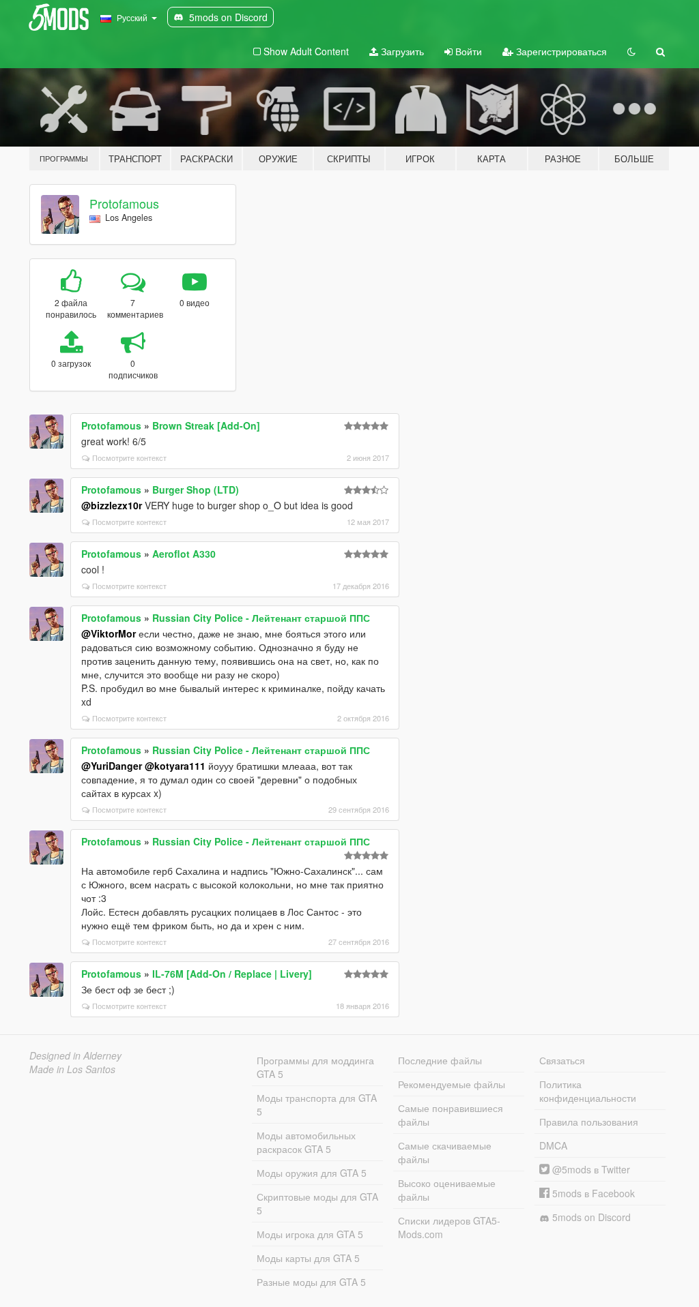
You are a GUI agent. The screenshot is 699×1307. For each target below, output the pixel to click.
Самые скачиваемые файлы (444, 1152)
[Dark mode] (631, 51)
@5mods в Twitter (590, 1169)
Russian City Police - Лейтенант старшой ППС (261, 618)
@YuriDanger (111, 765)
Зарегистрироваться (560, 51)
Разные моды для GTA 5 (311, 1282)
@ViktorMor (108, 633)
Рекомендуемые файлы (451, 1084)
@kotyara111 (175, 765)
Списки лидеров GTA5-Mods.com (449, 1227)
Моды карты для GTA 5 (308, 1258)
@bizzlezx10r (111, 505)
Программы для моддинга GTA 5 (315, 1067)
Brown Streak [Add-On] (206, 425)
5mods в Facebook (592, 1193)
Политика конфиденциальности (587, 1091)
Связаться (562, 1060)
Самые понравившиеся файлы (450, 1114)
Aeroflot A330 (184, 553)
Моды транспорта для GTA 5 (317, 1104)
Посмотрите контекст (129, 457)
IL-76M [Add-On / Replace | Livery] (232, 973)
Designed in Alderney (75, 1055)
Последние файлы (440, 1060)
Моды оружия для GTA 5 (312, 1173)
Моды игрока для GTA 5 (310, 1234)
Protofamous (124, 203)
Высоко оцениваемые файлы (447, 1189)
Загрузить (401, 51)
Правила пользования (588, 1121)
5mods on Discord (590, 1217)
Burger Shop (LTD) (195, 489)
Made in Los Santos (72, 1069)
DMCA (553, 1145)
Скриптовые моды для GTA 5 (317, 1203)
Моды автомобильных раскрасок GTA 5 (306, 1142)
